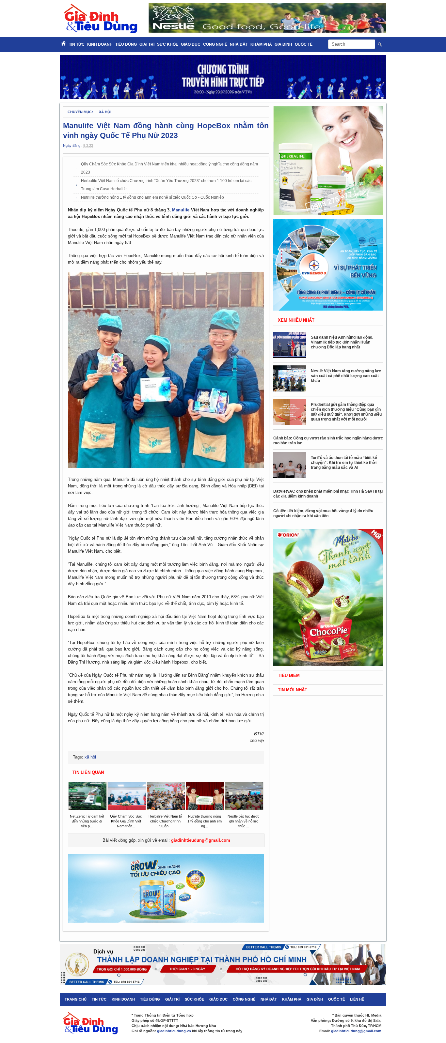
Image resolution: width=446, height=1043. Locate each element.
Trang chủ (76, 999)
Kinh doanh (100, 44)
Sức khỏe (167, 44)
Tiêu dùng (126, 44)
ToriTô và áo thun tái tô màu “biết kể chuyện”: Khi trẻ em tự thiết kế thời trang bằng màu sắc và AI (344, 462)
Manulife (180, 209)
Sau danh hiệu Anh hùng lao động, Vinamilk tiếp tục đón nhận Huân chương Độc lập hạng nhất (342, 342)
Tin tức (99, 999)
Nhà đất (239, 44)
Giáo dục (190, 44)
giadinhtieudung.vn (174, 1031)
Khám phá (261, 44)
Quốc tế (303, 44)
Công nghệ (215, 44)
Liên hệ (357, 999)
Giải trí (146, 44)
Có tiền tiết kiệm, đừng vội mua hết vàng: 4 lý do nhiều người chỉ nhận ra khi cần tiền (323, 513)
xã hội (105, 112)
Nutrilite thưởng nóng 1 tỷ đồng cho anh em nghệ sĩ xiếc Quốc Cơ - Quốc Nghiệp (152, 197)
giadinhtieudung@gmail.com (200, 840)
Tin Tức (77, 44)
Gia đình (283, 44)
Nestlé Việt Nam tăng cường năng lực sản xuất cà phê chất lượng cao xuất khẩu (346, 376)
